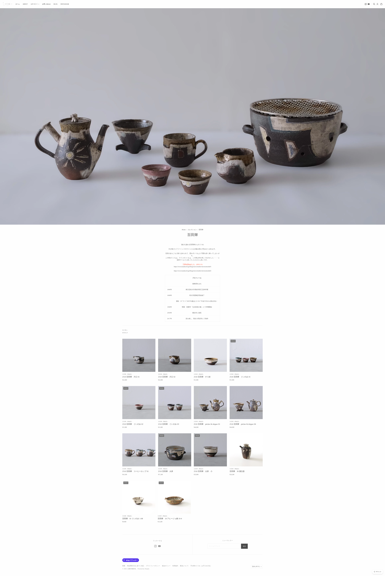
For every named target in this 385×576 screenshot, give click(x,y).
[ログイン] (377, 4)
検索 (123, 566)
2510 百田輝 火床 (165, 471)
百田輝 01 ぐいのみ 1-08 (132, 519)
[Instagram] (366, 4)
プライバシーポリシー (153, 566)
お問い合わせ (46, 4)
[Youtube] (369, 4)
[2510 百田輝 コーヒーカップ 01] (138, 449)
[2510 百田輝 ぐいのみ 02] (138, 402)
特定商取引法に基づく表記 (135, 566)
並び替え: (125, 330)
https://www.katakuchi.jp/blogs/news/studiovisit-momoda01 (192, 266)
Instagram (65, 4)
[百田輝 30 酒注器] (246, 449)
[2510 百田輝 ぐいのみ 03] (174, 402)
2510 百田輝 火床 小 (203, 471)
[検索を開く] (374, 4)
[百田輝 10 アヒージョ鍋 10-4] (174, 497)
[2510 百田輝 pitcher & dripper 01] (210, 402)
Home (184, 229)
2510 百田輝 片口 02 (166, 377)
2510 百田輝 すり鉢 (202, 377)
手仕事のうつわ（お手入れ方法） (201, 566)
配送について (184, 566)
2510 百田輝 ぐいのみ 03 (168, 424)
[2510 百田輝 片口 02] (174, 355)
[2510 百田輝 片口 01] (138, 355)
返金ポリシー (166, 566)
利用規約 (175, 566)
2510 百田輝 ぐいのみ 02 (132, 424)
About (25, 4)
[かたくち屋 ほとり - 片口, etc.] (7, 4)
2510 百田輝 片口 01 (131, 377)
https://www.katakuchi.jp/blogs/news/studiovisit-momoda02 (192, 271)
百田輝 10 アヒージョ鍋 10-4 (170, 519)
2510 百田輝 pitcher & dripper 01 (207, 424)
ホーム (18, 4)
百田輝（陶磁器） (127, 374)
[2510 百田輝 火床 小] (210, 449)
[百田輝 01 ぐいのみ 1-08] (138, 497)
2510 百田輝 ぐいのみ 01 (240, 377)
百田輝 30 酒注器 (237, 471)
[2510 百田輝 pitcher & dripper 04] (246, 402)
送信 (244, 546)
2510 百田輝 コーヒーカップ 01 (135, 471)
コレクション (192, 229)
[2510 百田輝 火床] (174, 449)
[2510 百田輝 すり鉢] (210, 355)
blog (56, 4)
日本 (256, 566)
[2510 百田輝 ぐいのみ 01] (246, 355)
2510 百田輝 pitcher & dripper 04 (243, 424)
